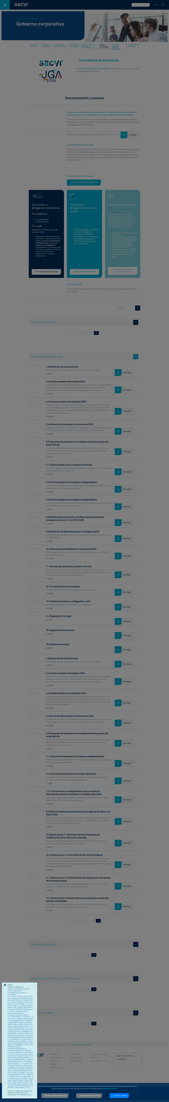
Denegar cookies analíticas (56, 1095)
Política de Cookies (110, 1088)
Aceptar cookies (120, 1095)
